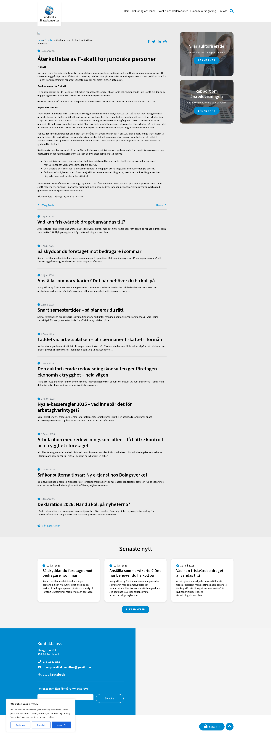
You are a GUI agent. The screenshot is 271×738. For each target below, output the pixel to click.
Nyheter (49, 40)
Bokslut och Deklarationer (172, 11)
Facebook (58, 674)
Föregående (47, 205)
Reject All (41, 725)
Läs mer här (206, 60)
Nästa (159, 205)
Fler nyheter (135, 609)
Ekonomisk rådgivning (203, 11)
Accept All (61, 725)
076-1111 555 (51, 662)
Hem (126, 11)
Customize (21, 725)
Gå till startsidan (51, 525)
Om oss (222, 11)
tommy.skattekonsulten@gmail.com (66, 667)
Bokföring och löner (143, 11)
